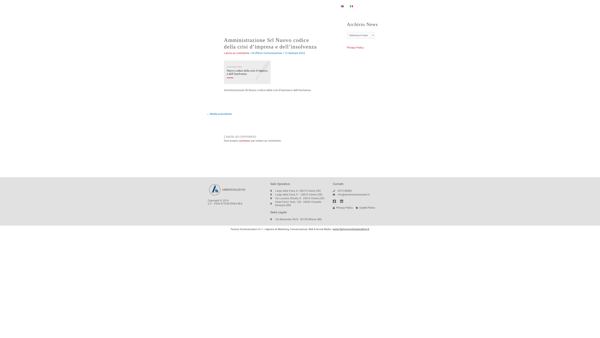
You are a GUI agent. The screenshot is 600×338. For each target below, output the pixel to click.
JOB (319, 6)
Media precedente (219, 113)
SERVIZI (285, 6)
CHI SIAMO (266, 6)
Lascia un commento (236, 53)
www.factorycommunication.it (351, 229)
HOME (249, 6)
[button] (386, 5)
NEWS (331, 6)
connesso (244, 140)
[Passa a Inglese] (342, 6)
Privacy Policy (355, 47)
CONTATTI (305, 6)
